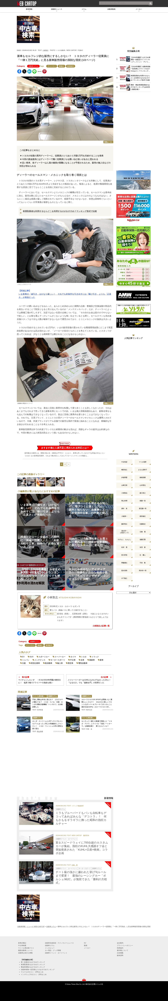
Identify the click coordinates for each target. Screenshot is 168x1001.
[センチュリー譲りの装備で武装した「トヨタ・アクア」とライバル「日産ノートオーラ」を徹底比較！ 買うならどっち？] (73, 725)
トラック (95, 657)
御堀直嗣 (143, 477)
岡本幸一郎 (142, 570)
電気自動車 (82, 663)
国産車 (92, 660)
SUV (31, 657)
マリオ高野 (142, 462)
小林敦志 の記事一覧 (101, 626)
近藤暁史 (143, 524)
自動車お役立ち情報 (25, 953)
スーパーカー (60, 657)
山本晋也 (143, 485)
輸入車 (60, 663)
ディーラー (52, 66)
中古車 (73, 660)
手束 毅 (143, 563)
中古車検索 (22, 945)
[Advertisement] (65, 767)
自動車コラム (33, 66)
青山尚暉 (40, 731)
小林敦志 (45, 50)
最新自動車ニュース (25, 950)
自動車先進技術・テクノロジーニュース (59, 943)
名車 (82, 660)
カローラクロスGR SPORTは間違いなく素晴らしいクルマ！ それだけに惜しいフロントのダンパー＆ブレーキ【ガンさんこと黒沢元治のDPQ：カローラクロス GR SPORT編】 (96, 703)
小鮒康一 (124, 516)
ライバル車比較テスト (40, 696)
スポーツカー (44, 657)
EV (23, 657)
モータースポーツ (57, 660)
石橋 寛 (75, 865)
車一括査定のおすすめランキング (33, 962)
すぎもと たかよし (124, 539)
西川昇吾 (124, 555)
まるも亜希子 (142, 470)
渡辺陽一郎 (142, 508)
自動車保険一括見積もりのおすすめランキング (38, 969)
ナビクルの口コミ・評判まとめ (32, 972)
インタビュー (50, 948)
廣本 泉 (124, 508)
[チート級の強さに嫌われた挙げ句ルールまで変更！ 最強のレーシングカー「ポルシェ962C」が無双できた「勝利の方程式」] (36, 872)
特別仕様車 (35, 663)
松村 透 (124, 547)
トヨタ (84, 657)
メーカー (87, 948)
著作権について (122, 950)
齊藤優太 (124, 563)
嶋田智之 (124, 470)
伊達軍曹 (124, 477)
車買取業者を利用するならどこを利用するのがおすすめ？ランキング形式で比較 (60, 211)
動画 (85, 945)
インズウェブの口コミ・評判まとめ (34, 974)
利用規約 (120, 948)
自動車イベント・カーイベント (66, 839)
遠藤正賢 (143, 539)
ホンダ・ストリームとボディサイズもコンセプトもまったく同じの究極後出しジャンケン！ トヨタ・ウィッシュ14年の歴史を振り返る (47, 724)
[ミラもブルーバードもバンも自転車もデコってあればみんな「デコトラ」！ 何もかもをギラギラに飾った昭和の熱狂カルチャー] (36, 813)
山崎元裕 (124, 485)
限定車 (70, 663)
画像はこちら (108, 142)
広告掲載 (120, 953)
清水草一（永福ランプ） (124, 532)
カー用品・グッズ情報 (53, 950)
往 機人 (143, 555)
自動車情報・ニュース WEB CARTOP (30, 926)
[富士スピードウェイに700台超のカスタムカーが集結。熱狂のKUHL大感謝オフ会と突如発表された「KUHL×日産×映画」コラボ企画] (36, 843)
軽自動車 (48, 663)
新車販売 (70, 66)
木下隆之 (124, 578)
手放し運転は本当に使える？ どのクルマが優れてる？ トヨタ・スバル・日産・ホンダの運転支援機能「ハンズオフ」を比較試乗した (47, 703)
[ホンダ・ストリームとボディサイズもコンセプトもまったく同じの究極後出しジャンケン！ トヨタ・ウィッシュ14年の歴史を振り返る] (24, 725)
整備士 (61, 66)
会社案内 (120, 943)
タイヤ (73, 657)
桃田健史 (143, 516)
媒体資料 (120, 955)
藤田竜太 (124, 524)
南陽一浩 (143, 501)
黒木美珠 (124, 570)
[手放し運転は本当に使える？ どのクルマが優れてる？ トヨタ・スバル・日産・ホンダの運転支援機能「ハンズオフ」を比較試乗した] (24, 703)
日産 (24, 663)
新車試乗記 (22, 943)
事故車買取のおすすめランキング (33, 967)
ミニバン (25, 660)
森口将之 (143, 493)
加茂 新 (143, 547)
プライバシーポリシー (125, 945)
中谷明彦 (124, 462)
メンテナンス (39, 660)
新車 (101, 660)
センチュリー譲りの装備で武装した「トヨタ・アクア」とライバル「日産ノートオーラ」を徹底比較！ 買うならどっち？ (96, 723)
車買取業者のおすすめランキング (33, 964)
